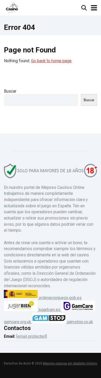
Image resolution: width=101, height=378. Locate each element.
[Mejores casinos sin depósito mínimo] (12, 7)
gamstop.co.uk (79, 321)
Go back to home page (51, 60)
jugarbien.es (49, 309)
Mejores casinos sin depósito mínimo (70, 363)
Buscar (10, 91)
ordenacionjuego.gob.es (60, 297)
